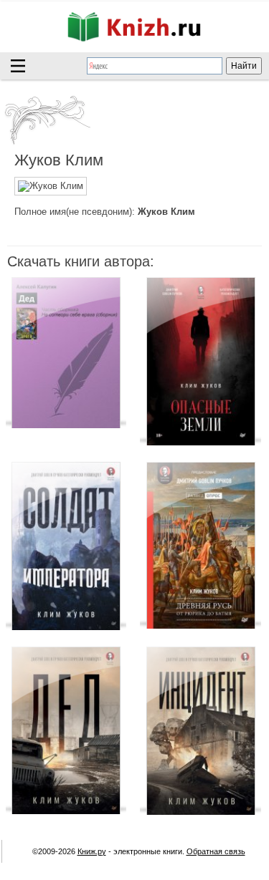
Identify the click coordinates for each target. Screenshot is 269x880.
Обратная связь (216, 851)
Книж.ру (91, 851)
